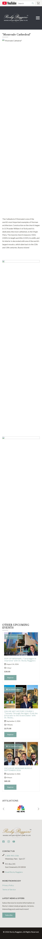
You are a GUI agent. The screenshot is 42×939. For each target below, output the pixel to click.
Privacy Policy (8, 885)
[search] (33, 3)
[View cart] (38, 3)
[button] (3, 809)
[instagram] (8, 841)
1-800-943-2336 (12, 855)
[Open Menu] (38, 18)
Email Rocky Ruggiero (14, 872)
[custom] (3, 841)
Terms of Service (9, 889)
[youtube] (14, 841)
